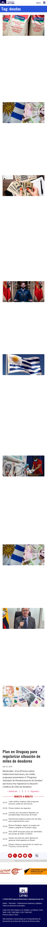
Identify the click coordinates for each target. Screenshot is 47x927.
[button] (37, 855)
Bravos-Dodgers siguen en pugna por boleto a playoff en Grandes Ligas (24, 826)
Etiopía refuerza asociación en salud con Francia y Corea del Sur (25, 845)
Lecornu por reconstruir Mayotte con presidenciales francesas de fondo (24, 814)
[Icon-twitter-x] (15, 856)
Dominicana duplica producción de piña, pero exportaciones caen (25, 820)
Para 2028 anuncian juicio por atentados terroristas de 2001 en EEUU (25, 832)
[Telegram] (25, 856)
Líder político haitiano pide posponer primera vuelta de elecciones (24, 802)
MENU (38, 3)
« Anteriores (12, 791)
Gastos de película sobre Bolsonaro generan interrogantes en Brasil (23, 839)
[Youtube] (20, 856)
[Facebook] (10, 856)
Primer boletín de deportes (20, 808)
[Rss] (30, 856)
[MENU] (44, 2)
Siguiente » (35, 791)
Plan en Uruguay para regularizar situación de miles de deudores (21, 756)
